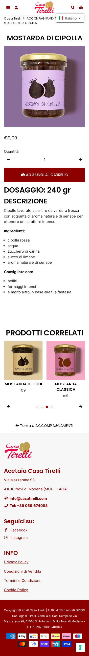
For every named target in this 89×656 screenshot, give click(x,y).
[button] (70, 18)
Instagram (18, 537)
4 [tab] (52, 407)
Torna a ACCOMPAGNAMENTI (46, 425)
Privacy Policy (16, 562)
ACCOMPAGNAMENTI (42, 18)
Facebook (18, 530)
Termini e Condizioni (22, 580)
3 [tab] (47, 407)
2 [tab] (42, 407)
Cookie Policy (16, 590)
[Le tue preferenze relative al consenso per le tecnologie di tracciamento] (80, 647)
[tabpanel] (31, 370)
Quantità (11, 151)
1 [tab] (37, 407)
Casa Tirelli (12, 18)
